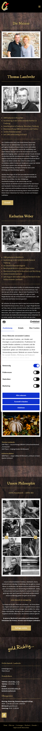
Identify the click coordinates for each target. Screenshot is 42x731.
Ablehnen (21, 408)
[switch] (36, 372)
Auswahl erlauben (21, 401)
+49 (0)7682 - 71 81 (13, 682)
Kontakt (34, 725)
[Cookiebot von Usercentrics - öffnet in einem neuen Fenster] (30, 322)
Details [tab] (20, 328)
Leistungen (19, 725)
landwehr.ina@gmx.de (9, 691)
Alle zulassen (21, 395)
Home (5, 725)
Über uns (11, 725)
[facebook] (4, 715)
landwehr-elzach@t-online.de (11, 688)
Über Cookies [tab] (34, 328)
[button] (7, 202)
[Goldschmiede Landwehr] (21, 648)
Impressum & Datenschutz (21, 728)
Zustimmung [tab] (7, 328)
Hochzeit (27, 725)
